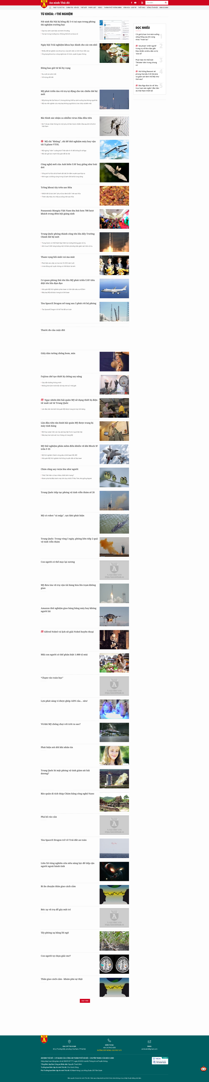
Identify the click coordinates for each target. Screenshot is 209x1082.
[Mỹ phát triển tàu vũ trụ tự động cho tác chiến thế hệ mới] (114, 99)
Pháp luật (92, 7)
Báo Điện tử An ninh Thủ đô (44, 4)
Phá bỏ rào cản (49, 816)
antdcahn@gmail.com (149, 1049)
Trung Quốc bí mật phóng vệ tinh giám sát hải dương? (65, 772)
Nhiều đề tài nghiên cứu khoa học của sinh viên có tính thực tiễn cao (65, 51)
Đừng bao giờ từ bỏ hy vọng (55, 67)
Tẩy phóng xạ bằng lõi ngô (55, 932)
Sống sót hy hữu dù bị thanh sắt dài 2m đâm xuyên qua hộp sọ (63, 173)
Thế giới (84, 7)
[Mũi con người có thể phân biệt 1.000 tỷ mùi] (114, 663)
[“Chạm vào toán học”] (114, 686)
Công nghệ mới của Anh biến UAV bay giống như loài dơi (69, 166)
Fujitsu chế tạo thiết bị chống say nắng (61, 376)
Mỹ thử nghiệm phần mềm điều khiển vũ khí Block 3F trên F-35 (69, 447)
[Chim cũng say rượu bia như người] (114, 477)
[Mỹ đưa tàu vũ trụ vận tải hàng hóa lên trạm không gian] (114, 593)
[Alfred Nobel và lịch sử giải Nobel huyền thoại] (114, 639)
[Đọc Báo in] (143, 3)
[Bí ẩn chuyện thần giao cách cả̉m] (114, 894)
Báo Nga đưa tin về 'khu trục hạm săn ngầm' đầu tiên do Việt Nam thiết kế (147, 88)
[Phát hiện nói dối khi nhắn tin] (114, 755)
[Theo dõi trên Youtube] (135, 2)
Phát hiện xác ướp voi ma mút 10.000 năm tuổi (58, 263)
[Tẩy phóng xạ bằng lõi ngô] (114, 941)
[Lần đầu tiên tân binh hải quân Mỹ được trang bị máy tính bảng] (114, 431)
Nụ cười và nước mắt (49, 74)
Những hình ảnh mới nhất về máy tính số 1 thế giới (59, 386)
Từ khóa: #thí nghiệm (57, 13)
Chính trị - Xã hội (72, 7)
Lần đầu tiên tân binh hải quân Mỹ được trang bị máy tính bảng (63, 409)
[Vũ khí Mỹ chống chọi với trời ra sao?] (114, 732)
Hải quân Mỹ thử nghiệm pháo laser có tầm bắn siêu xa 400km (63, 289)
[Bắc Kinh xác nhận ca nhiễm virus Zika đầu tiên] (114, 126)
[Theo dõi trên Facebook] (132, 2)
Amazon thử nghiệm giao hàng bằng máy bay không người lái (68, 610)
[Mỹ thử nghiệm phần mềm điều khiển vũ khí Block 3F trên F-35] (114, 454)
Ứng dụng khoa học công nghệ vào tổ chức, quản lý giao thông (64, 54)
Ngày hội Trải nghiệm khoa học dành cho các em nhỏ (69, 44)
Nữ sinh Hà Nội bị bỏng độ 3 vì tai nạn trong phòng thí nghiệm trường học (68, 23)
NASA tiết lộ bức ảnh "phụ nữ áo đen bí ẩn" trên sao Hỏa (61, 194)
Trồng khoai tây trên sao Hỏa (56, 187)
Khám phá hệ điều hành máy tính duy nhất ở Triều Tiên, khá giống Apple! (67, 478)
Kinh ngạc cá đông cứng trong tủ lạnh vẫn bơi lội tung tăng (62, 177)
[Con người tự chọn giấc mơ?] (114, 964)
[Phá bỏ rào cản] (114, 825)
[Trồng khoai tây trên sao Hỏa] (114, 196)
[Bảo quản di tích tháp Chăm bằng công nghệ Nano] (114, 802)
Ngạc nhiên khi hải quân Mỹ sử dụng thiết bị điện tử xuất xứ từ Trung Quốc (69, 401)
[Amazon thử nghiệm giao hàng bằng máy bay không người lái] (114, 616)
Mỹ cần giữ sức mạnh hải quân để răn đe (56, 154)
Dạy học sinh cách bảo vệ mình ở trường (56, 31)
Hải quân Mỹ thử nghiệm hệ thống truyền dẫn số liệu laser (62, 458)
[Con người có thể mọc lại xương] (114, 570)
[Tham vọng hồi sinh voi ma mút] (114, 265)
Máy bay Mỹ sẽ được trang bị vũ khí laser (55, 292)
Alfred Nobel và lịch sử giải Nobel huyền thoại (69, 631)
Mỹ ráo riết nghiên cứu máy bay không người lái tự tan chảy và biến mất (67, 103)
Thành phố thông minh (113, 7)
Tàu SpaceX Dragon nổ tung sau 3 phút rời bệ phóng (68, 303)
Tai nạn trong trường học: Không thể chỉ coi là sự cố (60, 34)
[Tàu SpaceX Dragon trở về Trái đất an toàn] (114, 848)
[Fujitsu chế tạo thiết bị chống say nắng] (114, 385)
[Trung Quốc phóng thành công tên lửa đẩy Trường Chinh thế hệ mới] (114, 242)
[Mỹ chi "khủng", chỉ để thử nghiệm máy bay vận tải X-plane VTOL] (114, 149)
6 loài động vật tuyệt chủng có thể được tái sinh (58, 266)
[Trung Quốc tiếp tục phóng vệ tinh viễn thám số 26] (114, 500)
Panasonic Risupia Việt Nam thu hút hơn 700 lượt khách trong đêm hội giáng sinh (67, 212)
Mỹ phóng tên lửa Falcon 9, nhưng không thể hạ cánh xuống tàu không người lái (69, 100)
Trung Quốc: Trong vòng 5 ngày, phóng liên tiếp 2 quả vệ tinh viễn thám (69, 540)
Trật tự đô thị (58, 7)
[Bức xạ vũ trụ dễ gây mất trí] (114, 918)
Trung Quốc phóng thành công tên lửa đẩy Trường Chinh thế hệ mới (68, 235)
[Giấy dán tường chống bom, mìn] (114, 361)
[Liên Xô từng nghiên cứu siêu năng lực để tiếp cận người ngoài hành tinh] (114, 871)
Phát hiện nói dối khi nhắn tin (57, 747)
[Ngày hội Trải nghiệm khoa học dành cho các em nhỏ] (114, 53)
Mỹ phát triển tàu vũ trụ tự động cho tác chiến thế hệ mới (69, 93)
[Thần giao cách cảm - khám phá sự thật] (114, 987)
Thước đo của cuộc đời (53, 330)
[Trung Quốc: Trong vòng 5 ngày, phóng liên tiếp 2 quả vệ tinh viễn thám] (114, 547)
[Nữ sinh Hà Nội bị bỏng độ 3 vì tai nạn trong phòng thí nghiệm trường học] (114, 30)
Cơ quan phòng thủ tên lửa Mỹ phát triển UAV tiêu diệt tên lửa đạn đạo (68, 282)
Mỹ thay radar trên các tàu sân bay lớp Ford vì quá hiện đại (62, 432)
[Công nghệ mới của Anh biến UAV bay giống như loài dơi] (114, 172)
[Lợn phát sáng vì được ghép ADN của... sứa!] (114, 709)
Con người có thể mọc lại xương (58, 561)
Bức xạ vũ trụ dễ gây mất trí (56, 909)
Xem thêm (84, 1001)
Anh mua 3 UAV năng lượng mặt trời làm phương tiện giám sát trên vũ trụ (67, 246)
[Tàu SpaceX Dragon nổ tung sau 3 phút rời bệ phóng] (114, 311)
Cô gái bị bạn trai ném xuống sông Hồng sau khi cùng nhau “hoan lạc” (147, 37)
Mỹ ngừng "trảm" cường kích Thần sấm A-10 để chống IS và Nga (64, 151)
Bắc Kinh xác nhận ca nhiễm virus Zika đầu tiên (66, 117)
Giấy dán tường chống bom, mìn (58, 353)
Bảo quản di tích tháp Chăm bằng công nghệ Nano (67, 793)
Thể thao (141, 7)
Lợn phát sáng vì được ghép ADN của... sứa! (64, 700)
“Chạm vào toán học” (52, 677)
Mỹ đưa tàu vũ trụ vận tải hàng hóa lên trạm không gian (68, 587)
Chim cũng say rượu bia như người (59, 469)
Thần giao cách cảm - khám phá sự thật (62, 979)
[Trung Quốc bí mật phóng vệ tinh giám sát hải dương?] (114, 779)
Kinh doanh (164, 7)
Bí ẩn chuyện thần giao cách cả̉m (58, 886)
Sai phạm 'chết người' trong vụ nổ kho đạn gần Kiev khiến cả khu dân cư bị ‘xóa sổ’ (147, 50)
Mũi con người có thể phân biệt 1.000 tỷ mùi (64, 654)
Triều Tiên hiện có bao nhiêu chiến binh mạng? (58, 475)
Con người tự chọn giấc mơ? (56, 955)
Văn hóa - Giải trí (129, 7)
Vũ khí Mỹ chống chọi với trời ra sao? (61, 724)
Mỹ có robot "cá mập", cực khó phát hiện (62, 515)
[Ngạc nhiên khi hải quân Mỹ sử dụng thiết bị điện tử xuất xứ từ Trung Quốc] (114, 408)
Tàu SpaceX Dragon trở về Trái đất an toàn (57, 309)
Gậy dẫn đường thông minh (51, 383)
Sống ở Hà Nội (152, 7)
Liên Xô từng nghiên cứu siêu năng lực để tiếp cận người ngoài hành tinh (67, 865)
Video (100, 7)
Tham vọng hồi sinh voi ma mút (58, 256)
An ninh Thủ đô (59, 2)
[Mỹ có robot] (114, 524)
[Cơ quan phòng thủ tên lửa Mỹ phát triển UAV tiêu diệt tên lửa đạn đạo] (114, 288)
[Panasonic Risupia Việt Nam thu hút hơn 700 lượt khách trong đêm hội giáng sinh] (114, 219)
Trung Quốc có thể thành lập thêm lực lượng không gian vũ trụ (64, 243)
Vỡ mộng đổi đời (47, 77)
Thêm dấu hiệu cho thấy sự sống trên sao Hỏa (58, 197)
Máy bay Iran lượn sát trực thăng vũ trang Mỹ (57, 435)
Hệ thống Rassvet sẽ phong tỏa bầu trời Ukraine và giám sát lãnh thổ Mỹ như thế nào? (147, 75)
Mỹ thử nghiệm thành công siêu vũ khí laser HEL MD (59, 455)
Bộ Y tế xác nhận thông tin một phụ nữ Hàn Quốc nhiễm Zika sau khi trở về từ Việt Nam (69, 125)
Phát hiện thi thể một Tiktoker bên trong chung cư (146, 62)
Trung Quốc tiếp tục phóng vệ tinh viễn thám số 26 (68, 492)
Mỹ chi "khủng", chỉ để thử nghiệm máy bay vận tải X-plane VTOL (68, 143)
